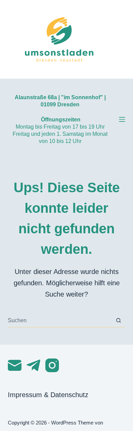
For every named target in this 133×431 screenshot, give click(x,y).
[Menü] (122, 119)
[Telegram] (33, 365)
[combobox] (60, 320)
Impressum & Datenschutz (48, 395)
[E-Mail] (14, 365)
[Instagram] (52, 365)
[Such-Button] (118, 320)
